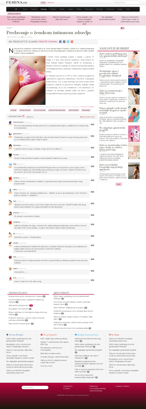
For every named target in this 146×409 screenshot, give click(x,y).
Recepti (99, 9)
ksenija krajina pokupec (57, 110)
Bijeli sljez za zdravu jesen (50, 353)
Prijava (43, 2)
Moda (62, 9)
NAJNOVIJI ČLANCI (13, 13)
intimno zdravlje (39, 110)
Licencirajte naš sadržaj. (87, 106)
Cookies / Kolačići (122, 386)
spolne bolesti (73, 110)
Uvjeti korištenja (95, 391)
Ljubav (70, 9)
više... (119, 184)
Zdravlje (44, 9)
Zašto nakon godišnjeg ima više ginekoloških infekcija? (16, 19)
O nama (66, 388)
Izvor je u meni (46, 366)
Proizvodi (110, 9)
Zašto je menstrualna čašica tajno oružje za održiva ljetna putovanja (130, 19)
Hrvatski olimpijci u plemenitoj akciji (54, 357)
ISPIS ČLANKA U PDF (88, 116)
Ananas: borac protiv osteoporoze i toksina (25, 296)
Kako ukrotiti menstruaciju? (19, 324)
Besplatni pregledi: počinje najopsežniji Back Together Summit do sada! (89, 363)
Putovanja (89, 9)
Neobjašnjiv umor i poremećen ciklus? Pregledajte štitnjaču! (38, 19)
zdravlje (13, 110)
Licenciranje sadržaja (97, 388)
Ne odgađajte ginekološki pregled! (20, 361)
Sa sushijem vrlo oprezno (18, 309)
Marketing (93, 386)
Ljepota (34, 9)
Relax (79, 9)
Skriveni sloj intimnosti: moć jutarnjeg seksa (71, 328)
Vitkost (53, 9)
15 (123, 28)
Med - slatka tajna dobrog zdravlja (53, 339)
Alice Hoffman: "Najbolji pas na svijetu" (69, 308)
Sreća (25, 9)
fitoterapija (86, 110)
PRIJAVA (29, 116)
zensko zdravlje (25, 110)
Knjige (120, 9)
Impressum (68, 386)
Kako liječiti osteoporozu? (19, 305)
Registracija (50, 2)
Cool (128, 9)
